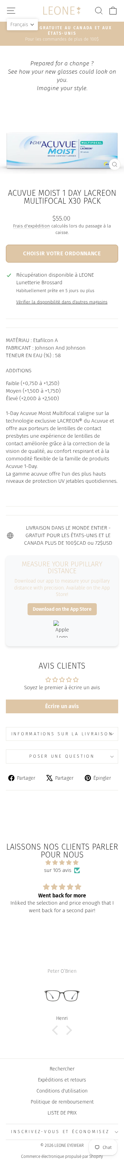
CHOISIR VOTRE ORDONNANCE (62, 253)
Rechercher (62, 1069)
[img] (62, 862)
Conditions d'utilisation (62, 1091)
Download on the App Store (62, 609)
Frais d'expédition (31, 226)
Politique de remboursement (62, 1102)
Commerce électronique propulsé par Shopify (62, 1156)
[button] (22, 24)
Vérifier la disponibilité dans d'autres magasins (61, 302)
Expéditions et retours (62, 1080)
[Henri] (62, 996)
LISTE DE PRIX (62, 1113)
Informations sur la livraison (62, 733)
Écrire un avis (62, 706)
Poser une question (62, 756)
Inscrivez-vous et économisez (60, 1131)
